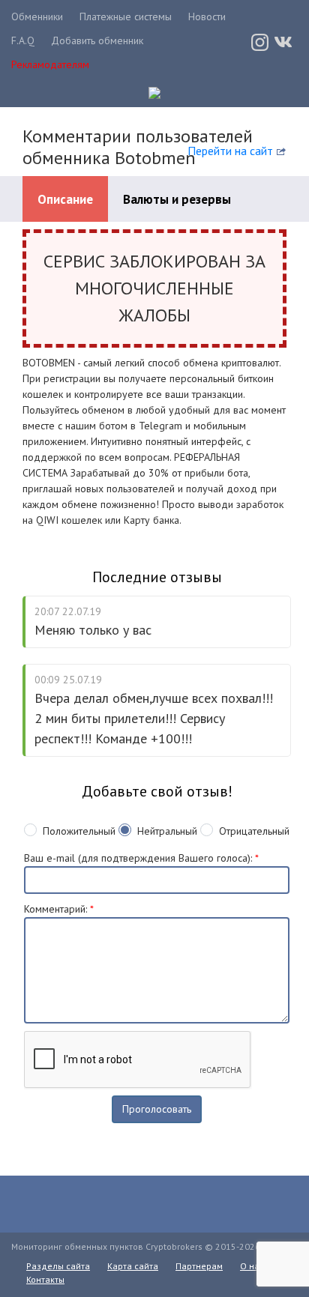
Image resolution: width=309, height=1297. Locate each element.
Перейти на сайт (230, 150)
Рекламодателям (50, 64)
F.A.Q (22, 40)
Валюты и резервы (177, 199)
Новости (207, 16)
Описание (65, 199)
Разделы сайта (58, 1266)
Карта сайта (132, 1266)
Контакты (45, 1279)
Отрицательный (254, 831)
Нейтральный (167, 831)
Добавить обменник (97, 40)
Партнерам (199, 1266)
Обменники (37, 16)
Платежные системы (126, 16)
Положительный (79, 831)
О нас (252, 1266)
